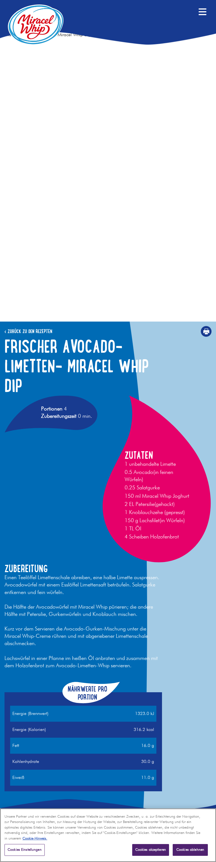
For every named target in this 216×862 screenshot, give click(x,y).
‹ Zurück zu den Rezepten (28, 331)
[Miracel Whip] (36, 24)
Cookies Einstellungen (25, 850)
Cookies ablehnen (190, 850)
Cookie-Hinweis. (34, 838)
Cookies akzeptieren (150, 850)
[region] (108, 835)
